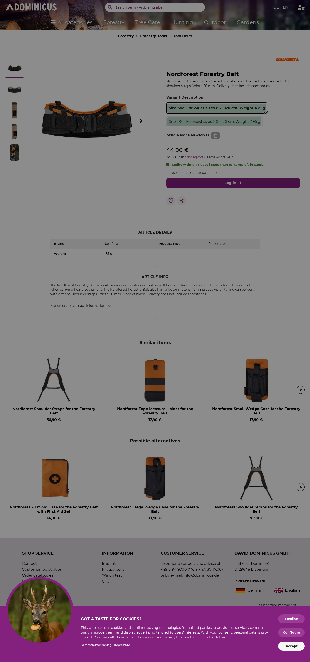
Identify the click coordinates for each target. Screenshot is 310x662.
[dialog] (155, 331)
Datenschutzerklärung (96, 645)
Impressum (122, 645)
